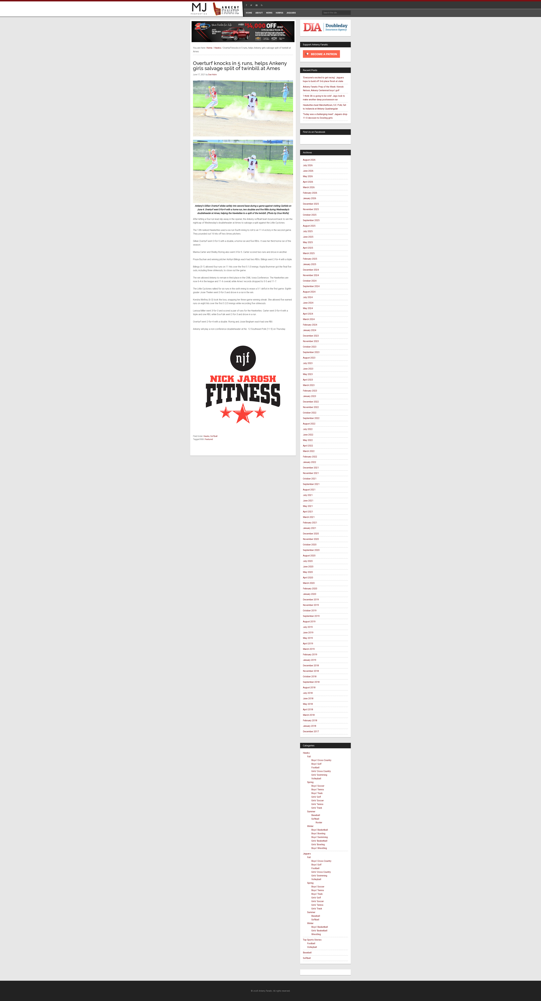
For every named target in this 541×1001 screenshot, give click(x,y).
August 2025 (309, 225)
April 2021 (308, 511)
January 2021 (309, 528)
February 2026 (310, 193)
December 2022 (311, 401)
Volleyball (316, 778)
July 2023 (308, 363)
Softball (213, 436)
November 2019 (311, 605)
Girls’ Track (316, 808)
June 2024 (308, 302)
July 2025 (308, 231)
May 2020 (308, 572)
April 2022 (308, 445)
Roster (319, 822)
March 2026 (309, 187)
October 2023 (309, 346)
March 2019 (309, 649)
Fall (309, 756)
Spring (310, 782)
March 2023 (309, 385)
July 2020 (308, 561)
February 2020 (310, 588)
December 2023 (311, 335)
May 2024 (308, 308)
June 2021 (308, 500)
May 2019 (308, 638)
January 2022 (309, 462)
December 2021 (311, 467)
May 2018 (308, 704)
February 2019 (310, 654)
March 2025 (309, 253)
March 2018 (309, 715)
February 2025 (310, 258)
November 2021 (311, 473)
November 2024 (311, 275)
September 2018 (311, 682)
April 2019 (308, 643)
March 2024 (309, 319)
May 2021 (308, 506)
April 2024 (308, 313)
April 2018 (308, 709)
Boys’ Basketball (319, 830)
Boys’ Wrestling (319, 848)
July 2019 (308, 627)
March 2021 (309, 517)
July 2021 (308, 495)
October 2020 (309, 544)
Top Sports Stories (312, 939)
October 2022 (309, 412)
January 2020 (309, 594)
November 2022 (311, 407)
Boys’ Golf (316, 764)
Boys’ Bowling (318, 833)
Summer (311, 811)
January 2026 (309, 198)
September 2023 (311, 352)
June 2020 (308, 566)
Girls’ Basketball (319, 840)
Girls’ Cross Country (321, 771)
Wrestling (316, 934)
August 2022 (309, 423)
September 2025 (311, 220)
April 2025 (308, 247)
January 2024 (309, 330)
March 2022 (309, 451)
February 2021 (310, 522)
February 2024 (310, 324)
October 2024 (309, 280)
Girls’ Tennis (317, 804)
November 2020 (311, 539)
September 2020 (311, 550)
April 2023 (308, 379)
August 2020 (309, 555)
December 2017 (311, 731)
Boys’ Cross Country (321, 760)
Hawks (206, 436)
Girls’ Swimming (319, 775)
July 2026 (308, 165)
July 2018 (308, 693)
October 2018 (309, 676)
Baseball (315, 815)
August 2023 (309, 357)
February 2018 (310, 720)
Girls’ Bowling (318, 844)
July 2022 (308, 429)
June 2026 (308, 171)
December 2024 (311, 269)
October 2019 (309, 610)
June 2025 (308, 236)
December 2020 (311, 533)
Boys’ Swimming (319, 837)
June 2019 (308, 632)
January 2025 (309, 264)
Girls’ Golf (316, 797)
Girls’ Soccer (317, 800)
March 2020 (309, 583)
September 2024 (311, 286)
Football (315, 767)
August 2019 (309, 621)
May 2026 (308, 176)
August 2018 (309, 687)
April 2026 (308, 182)
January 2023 (309, 396)
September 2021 (311, 484)
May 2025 (308, 242)
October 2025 (309, 215)
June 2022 (308, 434)
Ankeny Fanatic (227, 9)
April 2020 (308, 577)
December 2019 (311, 599)
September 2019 (311, 616)
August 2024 (309, 291)
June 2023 (308, 368)
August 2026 (309, 160)
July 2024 (308, 297)
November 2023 (311, 341)
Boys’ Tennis (317, 789)
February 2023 (310, 390)
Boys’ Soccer (317, 786)
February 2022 (310, 456)
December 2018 (311, 665)
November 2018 (311, 671)
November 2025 (311, 209)
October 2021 (309, 478)
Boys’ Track (317, 793)
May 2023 (308, 374)
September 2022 (311, 418)
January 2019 (309, 660)
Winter (310, 826)
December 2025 (311, 204)
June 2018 (308, 698)
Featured (209, 439)
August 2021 (309, 489)
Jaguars (307, 853)
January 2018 (309, 726)
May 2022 (308, 440)
